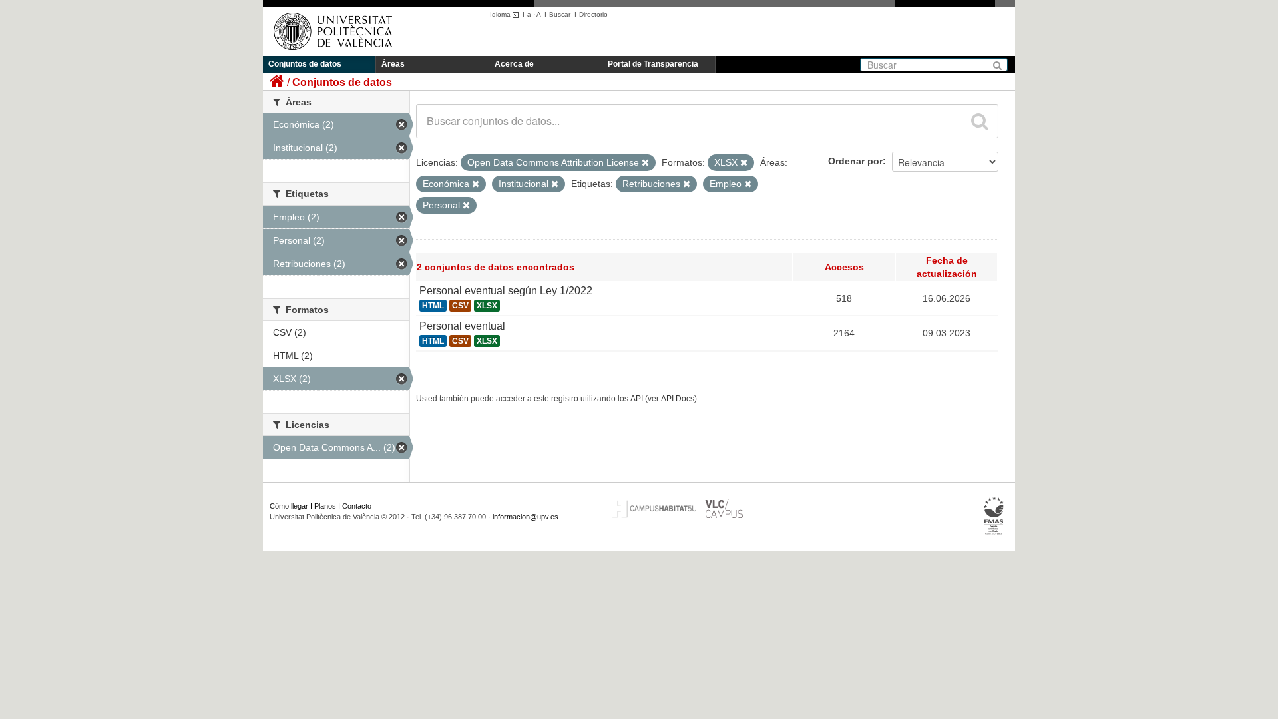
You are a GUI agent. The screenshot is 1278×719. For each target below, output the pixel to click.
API (636, 398)
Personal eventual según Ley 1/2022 (505, 290)
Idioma (501, 14)
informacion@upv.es (525, 517)
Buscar (559, 14)
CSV (460, 305)
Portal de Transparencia (653, 64)
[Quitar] (645, 163)
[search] (979, 121)
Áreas (393, 64)
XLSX (487, 305)
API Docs (677, 398)
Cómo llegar (289, 506)
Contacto (356, 506)
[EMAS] (994, 516)
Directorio (593, 14)
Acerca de (514, 64)
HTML (433, 305)
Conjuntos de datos (304, 64)
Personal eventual (462, 326)
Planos (325, 506)
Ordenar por (855, 161)
